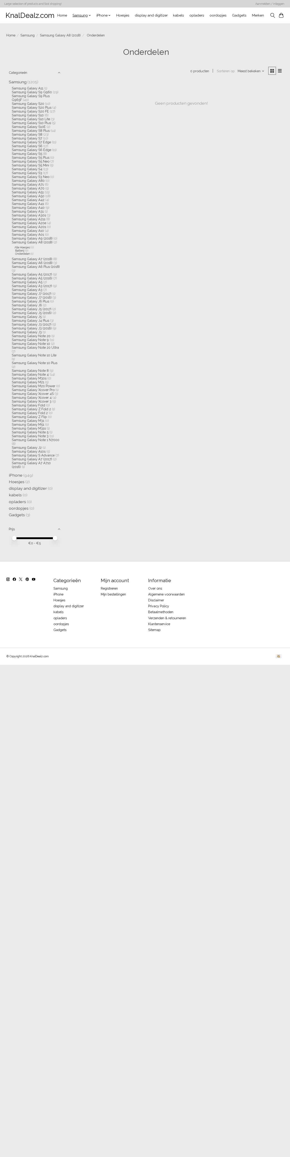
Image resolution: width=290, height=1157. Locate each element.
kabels (178, 15)
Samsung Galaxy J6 (27, 305)
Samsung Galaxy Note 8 (30, 370)
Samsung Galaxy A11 (27, 88)
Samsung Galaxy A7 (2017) (32, 459)
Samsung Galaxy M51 (28, 424)
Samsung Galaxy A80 (28, 180)
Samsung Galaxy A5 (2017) (32, 274)
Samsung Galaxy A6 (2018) (32, 263)
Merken (258, 15)
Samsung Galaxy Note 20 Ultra (35, 347)
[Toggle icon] (272, 15)
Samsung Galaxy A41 (28, 204)
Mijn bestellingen (113, 594)
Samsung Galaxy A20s (29, 227)
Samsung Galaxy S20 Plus (31, 107)
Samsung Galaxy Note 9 (30, 340)
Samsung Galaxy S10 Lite (31, 119)
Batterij (19, 250)
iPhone (15, 475)
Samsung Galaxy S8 (27, 134)
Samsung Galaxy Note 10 (31, 344)
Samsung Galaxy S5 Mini (30, 165)
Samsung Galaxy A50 (28, 196)
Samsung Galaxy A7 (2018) (32, 259)
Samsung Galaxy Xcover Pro (33, 390)
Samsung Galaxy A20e (29, 223)
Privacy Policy (158, 606)
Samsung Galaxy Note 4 (30, 374)
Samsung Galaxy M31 (28, 420)
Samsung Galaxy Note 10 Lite (34, 355)
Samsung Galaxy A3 (27, 290)
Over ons (155, 588)
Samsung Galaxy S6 (27, 146)
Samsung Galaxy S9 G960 (32, 92)
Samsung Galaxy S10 (28, 115)
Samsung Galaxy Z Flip (29, 417)
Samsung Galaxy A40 (28, 207)
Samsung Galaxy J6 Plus (30, 301)
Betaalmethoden (160, 612)
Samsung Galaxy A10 (28, 231)
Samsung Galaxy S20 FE (30, 111)
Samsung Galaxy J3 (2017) (31, 324)
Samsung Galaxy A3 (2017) (32, 286)
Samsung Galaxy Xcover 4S (33, 394)
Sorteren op (226, 71)
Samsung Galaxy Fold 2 (30, 413)
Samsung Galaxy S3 (27, 173)
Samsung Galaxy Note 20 (31, 336)
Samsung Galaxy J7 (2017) (31, 293)
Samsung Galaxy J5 (27, 317)
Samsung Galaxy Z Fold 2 (31, 409)
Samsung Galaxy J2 (27, 447)
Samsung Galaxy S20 (28, 104)
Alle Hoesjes (22, 247)
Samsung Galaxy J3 (27, 332)
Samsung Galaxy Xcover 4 (32, 397)
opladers (196, 15)
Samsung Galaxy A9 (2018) (32, 238)
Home (62, 15)
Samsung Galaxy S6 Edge (31, 150)
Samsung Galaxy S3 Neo (30, 177)
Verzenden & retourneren (167, 618)
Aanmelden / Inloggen (269, 3)
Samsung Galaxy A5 (27, 282)
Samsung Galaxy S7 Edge (31, 142)
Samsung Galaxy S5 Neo (30, 161)
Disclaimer (156, 600)
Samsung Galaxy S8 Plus (31, 130)
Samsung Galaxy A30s (29, 215)
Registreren (109, 588)
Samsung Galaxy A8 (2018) (60, 35)
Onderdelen (22, 253)
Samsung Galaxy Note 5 (30, 432)
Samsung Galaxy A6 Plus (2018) (36, 267)
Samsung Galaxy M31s (29, 428)
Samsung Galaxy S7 (27, 138)
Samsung (27, 35)
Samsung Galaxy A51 (28, 192)
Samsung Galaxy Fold (28, 405)
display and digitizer (151, 15)
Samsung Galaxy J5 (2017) (31, 309)
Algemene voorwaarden (166, 594)
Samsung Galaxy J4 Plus (30, 320)
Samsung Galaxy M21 (28, 382)
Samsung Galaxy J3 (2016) (32, 328)
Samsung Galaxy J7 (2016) (32, 297)
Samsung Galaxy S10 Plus (31, 123)
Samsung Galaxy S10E (29, 127)
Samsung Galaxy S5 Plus (30, 157)
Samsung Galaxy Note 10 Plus (34, 363)
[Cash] (278, 656)
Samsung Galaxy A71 (28, 184)
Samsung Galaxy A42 (28, 200)
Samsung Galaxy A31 (28, 211)
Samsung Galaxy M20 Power (33, 386)
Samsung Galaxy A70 (28, 188)
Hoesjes (122, 15)
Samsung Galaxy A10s (29, 451)
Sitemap (154, 630)
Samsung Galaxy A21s (28, 219)
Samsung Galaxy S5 (27, 154)
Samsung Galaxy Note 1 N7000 (35, 440)
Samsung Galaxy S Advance (33, 455)
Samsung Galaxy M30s (29, 378)
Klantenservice (159, 624)
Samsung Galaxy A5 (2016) (32, 278)
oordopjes (218, 15)
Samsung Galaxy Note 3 (30, 436)
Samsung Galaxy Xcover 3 (31, 401)
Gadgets (239, 15)
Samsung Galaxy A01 (28, 234)
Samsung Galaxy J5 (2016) (32, 313)
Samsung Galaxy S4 (27, 169)
